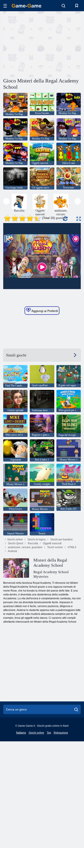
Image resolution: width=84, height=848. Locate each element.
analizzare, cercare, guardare (24, 547)
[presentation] (6, 201)
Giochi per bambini (61, 539)
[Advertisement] (39, 44)
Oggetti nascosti (52, 543)
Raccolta (32, 543)
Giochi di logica (36, 539)
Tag (49, 732)
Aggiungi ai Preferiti (44, 311)
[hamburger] (5, 6)
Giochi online (15, 539)
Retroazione (61, 732)
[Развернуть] (78, 219)
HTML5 (71, 547)
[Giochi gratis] (26, 6)
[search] (76, 709)
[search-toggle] (63, 6)
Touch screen (55, 547)
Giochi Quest (15, 543)
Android (12, 551)
